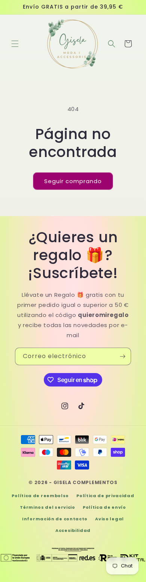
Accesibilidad (73, 530)
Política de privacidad (105, 496)
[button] (15, 44)
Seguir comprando (73, 181)
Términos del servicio (47, 507)
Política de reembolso (40, 496)
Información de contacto (55, 519)
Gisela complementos (86, 482)
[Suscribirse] (122, 356)
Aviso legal (109, 519)
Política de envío (104, 507)
